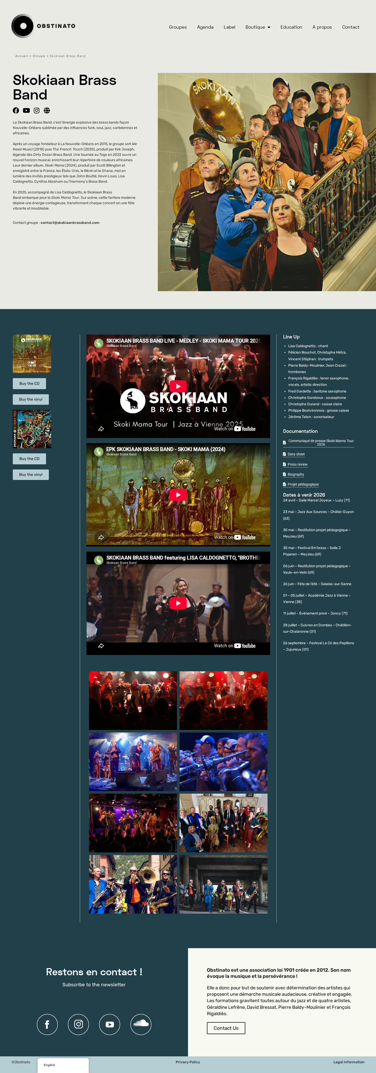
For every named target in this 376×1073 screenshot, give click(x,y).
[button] (178, 664)
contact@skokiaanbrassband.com (70, 223)
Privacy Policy (188, 1062)
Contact (351, 27)
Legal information (349, 1062)
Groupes (178, 27)
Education (291, 27)
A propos (322, 27)
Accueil (21, 56)
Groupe (39, 56)
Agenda (205, 27)
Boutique (255, 27)
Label (229, 27)
